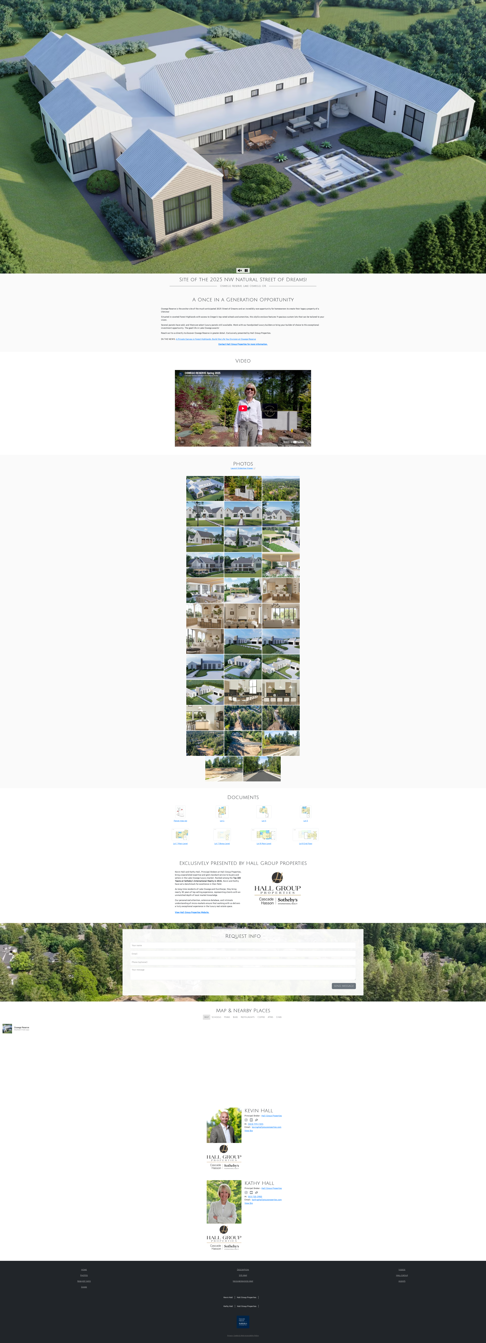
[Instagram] (246, 1119)
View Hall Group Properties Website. (192, 912)
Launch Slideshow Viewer (242, 468)
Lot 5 (305, 820)
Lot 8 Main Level (264, 843)
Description (243, 1270)
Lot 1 (222, 820)
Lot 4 (264, 820)
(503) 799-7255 (255, 1124)
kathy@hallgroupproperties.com (267, 1199)
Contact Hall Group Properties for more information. (243, 344)
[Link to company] (243, 1322)
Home (84, 1270)
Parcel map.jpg (180, 820)
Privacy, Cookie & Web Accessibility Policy (243, 1335)
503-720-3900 (255, 1196)
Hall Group (402, 1275)
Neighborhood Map (243, 1281)
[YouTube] (251, 1119)
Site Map (243, 1275)
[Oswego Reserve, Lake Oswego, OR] (205, 488)
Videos (402, 1270)
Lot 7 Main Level (180, 843)
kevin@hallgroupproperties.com (266, 1127)
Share (84, 1287)
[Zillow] (256, 1120)
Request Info (84, 1281)
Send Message (344, 986)
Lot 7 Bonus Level (222, 843)
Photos (84, 1275)
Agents (402, 1281)
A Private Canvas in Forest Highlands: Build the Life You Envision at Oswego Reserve (216, 339)
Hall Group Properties (271, 1115)
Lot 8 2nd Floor (305, 843)
